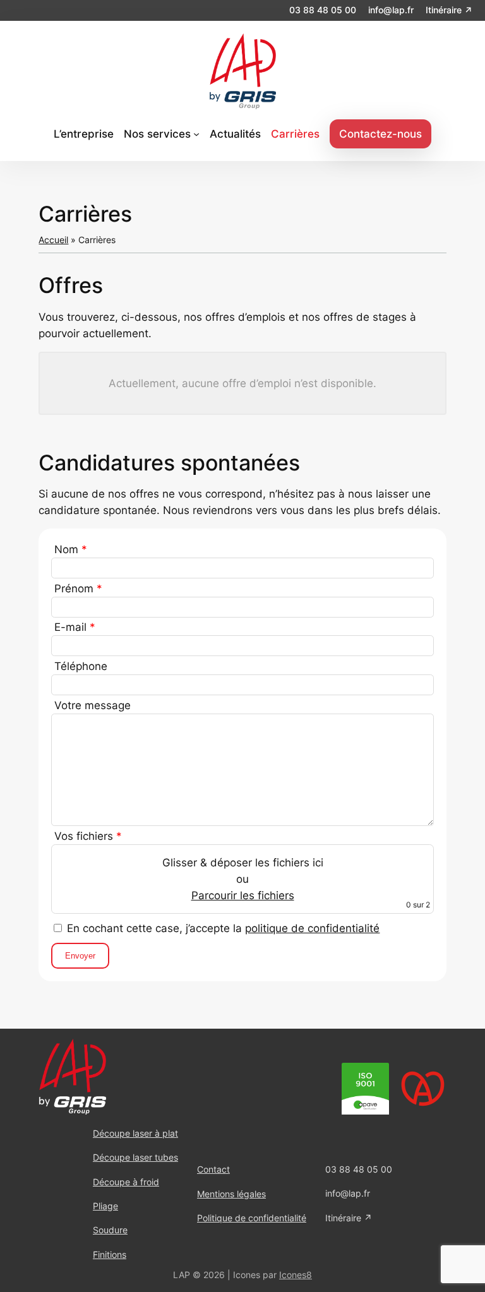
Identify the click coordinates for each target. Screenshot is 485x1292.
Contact (213, 1169)
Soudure (110, 1229)
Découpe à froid (126, 1181)
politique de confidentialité (312, 928)
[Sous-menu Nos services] (196, 134)
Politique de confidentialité (251, 1217)
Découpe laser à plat (135, 1133)
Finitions (109, 1254)
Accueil (53, 239)
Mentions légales (231, 1193)
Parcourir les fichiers (242, 895)
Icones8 (295, 1274)
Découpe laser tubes (135, 1157)
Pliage (105, 1205)
